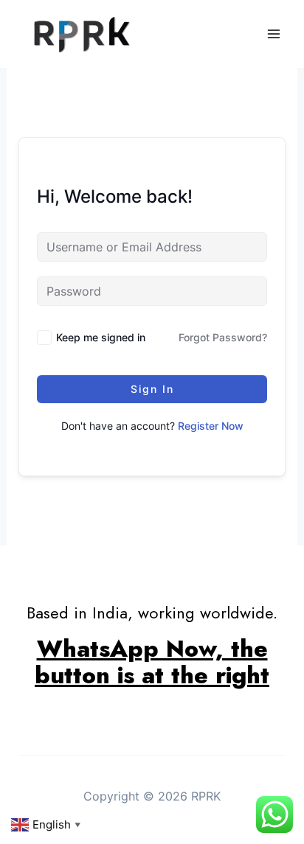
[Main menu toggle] (273, 33)
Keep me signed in (100, 337)
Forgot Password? (223, 337)
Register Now (210, 425)
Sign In (152, 389)
